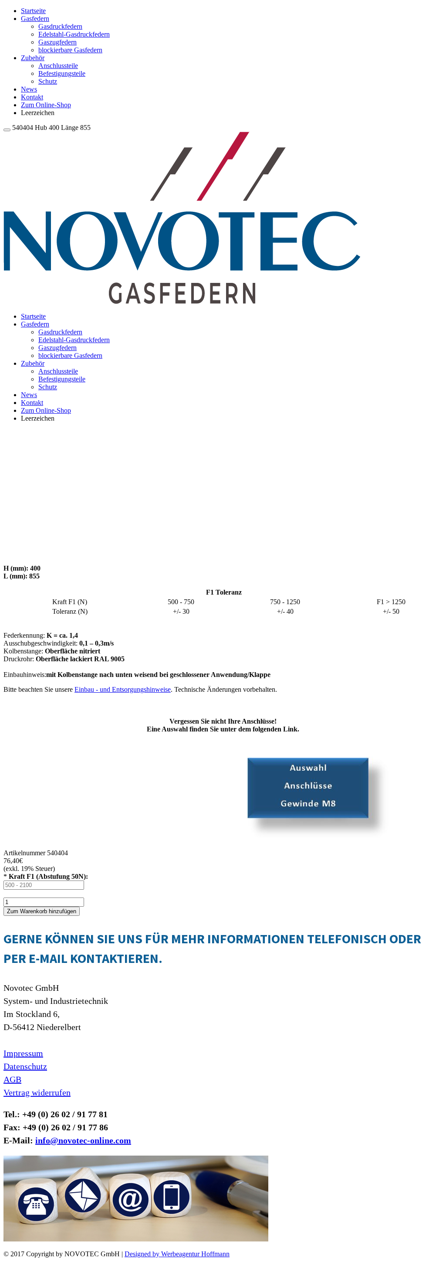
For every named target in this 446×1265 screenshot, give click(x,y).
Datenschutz (25, 1066)
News (29, 89)
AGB (12, 1079)
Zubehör (32, 57)
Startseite (33, 10)
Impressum (23, 1053)
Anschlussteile (58, 65)
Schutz (47, 81)
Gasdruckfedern (60, 26)
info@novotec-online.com (83, 1140)
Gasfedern (35, 18)
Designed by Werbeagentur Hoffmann (177, 1254)
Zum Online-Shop (46, 105)
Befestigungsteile (61, 73)
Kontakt (32, 97)
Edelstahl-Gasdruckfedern (74, 34)
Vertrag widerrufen (37, 1092)
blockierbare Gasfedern (70, 50)
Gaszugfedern (57, 42)
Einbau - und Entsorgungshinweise (122, 689)
